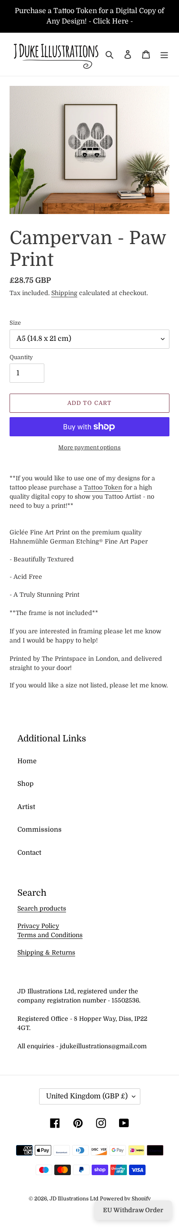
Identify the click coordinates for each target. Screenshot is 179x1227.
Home (26, 761)
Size (15, 322)
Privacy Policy (38, 925)
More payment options (89, 447)
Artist (26, 807)
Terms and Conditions (50, 934)
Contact (29, 853)
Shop (25, 784)
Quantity (21, 357)
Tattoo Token (103, 487)
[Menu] (164, 54)
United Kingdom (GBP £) (87, 1096)
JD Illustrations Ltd (74, 1199)
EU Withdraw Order (133, 1210)
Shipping (64, 292)
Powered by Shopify (125, 1199)
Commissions (39, 829)
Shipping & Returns (46, 952)
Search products (41, 908)
